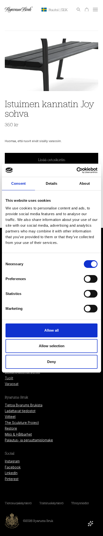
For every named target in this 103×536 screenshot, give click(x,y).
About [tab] (84, 183)
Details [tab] (51, 183)
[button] (76, 9)
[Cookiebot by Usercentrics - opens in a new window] (76, 170)
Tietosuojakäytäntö (18, 503)
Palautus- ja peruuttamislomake (29, 440)
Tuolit (9, 378)
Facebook (13, 467)
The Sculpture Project (22, 423)
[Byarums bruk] (19, 9)
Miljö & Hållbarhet (18, 434)
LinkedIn (11, 473)
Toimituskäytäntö (51, 503)
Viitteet (10, 417)
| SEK (58, 9)
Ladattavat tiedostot (20, 411)
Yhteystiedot (80, 503)
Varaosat (11, 384)
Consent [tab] (18, 183)
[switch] (90, 279)
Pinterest (11, 479)
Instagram (12, 461)
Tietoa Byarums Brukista (23, 405)
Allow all (51, 330)
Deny (51, 362)
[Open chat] (90, 523)
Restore (11, 428)
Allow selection (51, 346)
